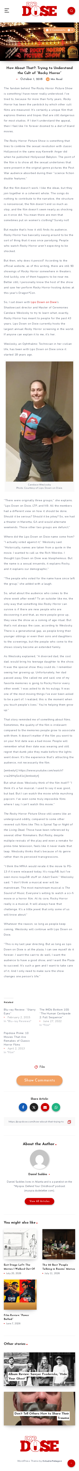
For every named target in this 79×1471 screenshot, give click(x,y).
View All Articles (40, 1201)
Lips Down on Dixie (44, 302)
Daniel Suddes (37, 1174)
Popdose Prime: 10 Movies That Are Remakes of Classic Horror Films (17, 1038)
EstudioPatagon (52, 1461)
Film (42, 1067)
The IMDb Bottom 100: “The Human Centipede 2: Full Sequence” (55, 1013)
